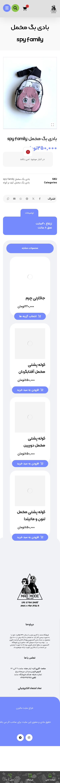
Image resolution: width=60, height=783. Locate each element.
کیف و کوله (8, 183)
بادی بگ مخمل (22, 183)
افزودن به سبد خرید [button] (28, 390)
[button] (7, 8)
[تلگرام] (20, 737)
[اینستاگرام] (29, 737)
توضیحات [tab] (29, 213)
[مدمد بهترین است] (53, 9)
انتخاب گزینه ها (27, 316)
